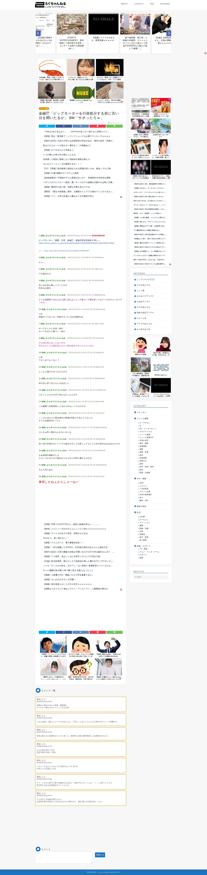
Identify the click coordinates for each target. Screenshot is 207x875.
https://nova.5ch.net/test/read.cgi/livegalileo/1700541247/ (66, 251)
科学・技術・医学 (147, 467)
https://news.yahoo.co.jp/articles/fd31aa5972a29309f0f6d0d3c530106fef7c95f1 (76, 243)
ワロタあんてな (143, 285)
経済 (141, 470)
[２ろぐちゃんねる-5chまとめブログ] (50, 8)
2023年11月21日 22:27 (44, 762)
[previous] (38, 33)
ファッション (145, 522)
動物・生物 (144, 528)
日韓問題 (143, 458)
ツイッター (141, 412)
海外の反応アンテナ (145, 313)
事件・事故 (144, 443)
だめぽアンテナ (143, 302)
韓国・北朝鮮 (145, 473)
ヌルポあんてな (143, 307)
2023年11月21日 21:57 (44, 746)
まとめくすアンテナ (145, 296)
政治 (141, 455)
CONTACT (139, 4)
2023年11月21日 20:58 (44, 718)
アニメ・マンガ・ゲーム (149, 552)
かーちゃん (144, 520)
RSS (152, 4)
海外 (141, 464)
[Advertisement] (81, 215)
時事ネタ (143, 461)
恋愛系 (142, 534)
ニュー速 (140, 290)
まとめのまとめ (143, 329)
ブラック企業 (145, 491)
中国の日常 (144, 440)
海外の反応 (141, 506)
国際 (141, 449)
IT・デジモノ (145, 423)
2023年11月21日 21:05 (44, 732)
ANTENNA (165, 4)
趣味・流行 (144, 500)
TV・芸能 (143, 549)
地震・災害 (144, 452)
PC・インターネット (148, 429)
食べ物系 (143, 540)
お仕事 (142, 517)
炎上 (141, 497)
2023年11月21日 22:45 (44, 779)
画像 (141, 558)
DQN (142, 483)
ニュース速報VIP (146, 437)
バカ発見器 (144, 489)
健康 (141, 525)
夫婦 (141, 531)
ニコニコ (143, 486)
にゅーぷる (141, 318)
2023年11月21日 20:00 (44, 701)
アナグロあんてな (144, 324)
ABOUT (124, 4)
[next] (168, 33)
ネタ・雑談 (141, 478)
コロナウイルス (146, 431)
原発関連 (143, 446)
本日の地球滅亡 (146, 494)
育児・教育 (144, 537)
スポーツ (143, 555)
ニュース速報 (44, 108)
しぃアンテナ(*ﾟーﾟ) (146, 279)
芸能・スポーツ (143, 546)
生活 (139, 512)
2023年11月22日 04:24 (44, 795)
